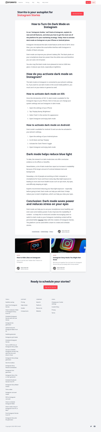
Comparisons (24, 311)
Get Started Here (77, 13)
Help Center (45, 2)
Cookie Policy (55, 307)
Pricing (27, 2)
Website (38, 311)
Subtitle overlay (10, 302)
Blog (38, 2)
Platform (38, 305)
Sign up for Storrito (50, 287)
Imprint (38, 302)
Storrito (40, 220)
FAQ (33, 2)
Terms (53, 313)
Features (20, 2)
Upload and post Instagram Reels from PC (12, 329)
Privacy (51, 231)
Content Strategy (44, 231)
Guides (23, 308)
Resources (39, 308)
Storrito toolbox (10, 363)
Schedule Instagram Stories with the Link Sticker (11, 318)
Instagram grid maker (12, 337)
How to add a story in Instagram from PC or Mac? (12, 408)
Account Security (35, 231)
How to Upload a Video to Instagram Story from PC (12, 311)
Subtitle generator (11, 334)
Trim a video (9, 389)
